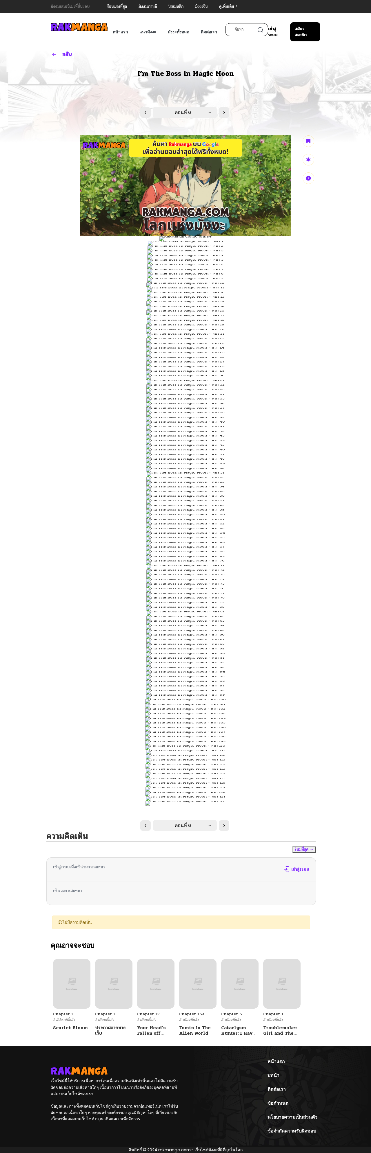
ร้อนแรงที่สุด (117, 6)
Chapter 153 (191, 1014)
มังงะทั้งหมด (178, 32)
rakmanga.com (174, 1150)
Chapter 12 (148, 1014)
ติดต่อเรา (209, 32)
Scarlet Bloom (70, 1027)
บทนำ (273, 1075)
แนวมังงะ (147, 32)
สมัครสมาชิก (301, 32)
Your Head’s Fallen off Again (151, 1033)
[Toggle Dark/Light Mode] (308, 159)
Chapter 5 (231, 1014)
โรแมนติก (175, 6)
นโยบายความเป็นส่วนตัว (292, 1117)
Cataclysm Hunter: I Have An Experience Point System (239, 1036)
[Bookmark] (308, 141)
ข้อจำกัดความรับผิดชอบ (292, 1131)
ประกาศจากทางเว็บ (110, 1030)
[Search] (260, 30)
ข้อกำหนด (278, 1103)
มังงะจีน (201, 6)
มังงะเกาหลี (148, 6)
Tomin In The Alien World (195, 1030)
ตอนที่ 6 (183, 112)
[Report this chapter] (308, 178)
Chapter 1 (63, 1014)
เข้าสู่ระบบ (273, 32)
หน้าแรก (120, 32)
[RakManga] (79, 27)
